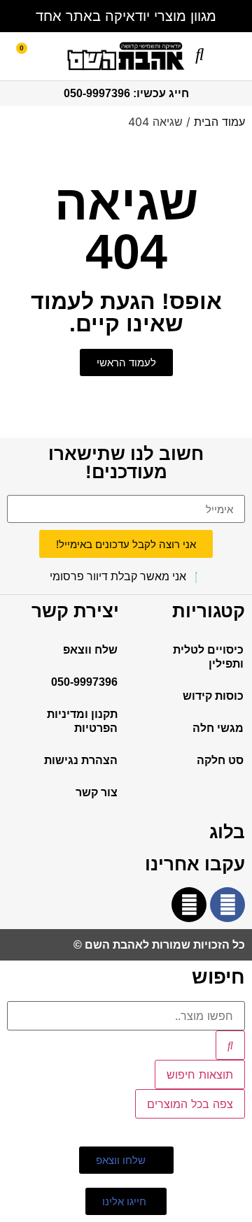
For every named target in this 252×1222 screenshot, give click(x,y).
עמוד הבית (219, 122)
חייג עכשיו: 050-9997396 (126, 93)
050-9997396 (84, 682)
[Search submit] (230, 1045)
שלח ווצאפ (90, 650)
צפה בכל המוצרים (190, 1104)
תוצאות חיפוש (200, 1074)
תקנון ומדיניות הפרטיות (82, 721)
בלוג (227, 831)
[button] (235, 54)
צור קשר (97, 792)
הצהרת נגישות (81, 760)
